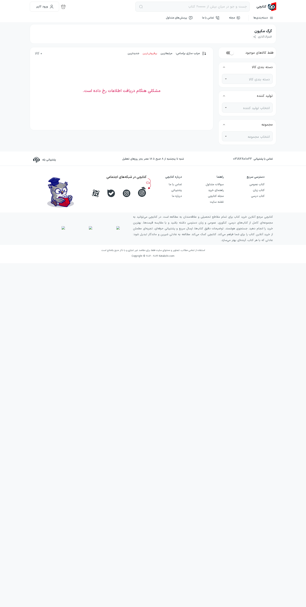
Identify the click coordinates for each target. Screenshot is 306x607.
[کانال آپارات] (95, 193)
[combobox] (250, 79)
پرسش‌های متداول (176, 18)
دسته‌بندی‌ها (261, 18)
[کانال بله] (111, 193)
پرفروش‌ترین (150, 53)
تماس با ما (208, 18)
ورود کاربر (42, 6)
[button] (262, 36)
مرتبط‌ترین (166, 53)
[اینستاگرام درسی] (142, 192)
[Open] (225, 78)
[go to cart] (63, 6)
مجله (232, 18)
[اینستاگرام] (126, 193)
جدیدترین (133, 53)
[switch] (232, 53)
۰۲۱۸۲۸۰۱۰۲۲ (242, 158)
